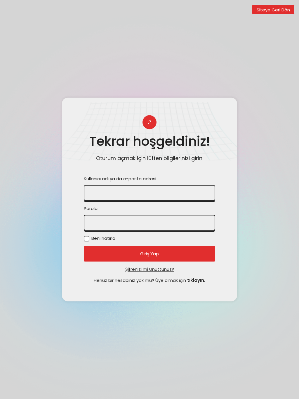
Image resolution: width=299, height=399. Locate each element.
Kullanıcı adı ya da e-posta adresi (120, 179)
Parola (91, 209)
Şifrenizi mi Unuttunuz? (149, 269)
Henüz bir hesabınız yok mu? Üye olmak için (149, 280)
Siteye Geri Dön (273, 10)
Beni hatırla (102, 238)
